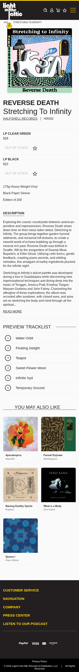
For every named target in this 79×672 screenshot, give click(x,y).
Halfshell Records (20, 118)
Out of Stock (16, 147)
